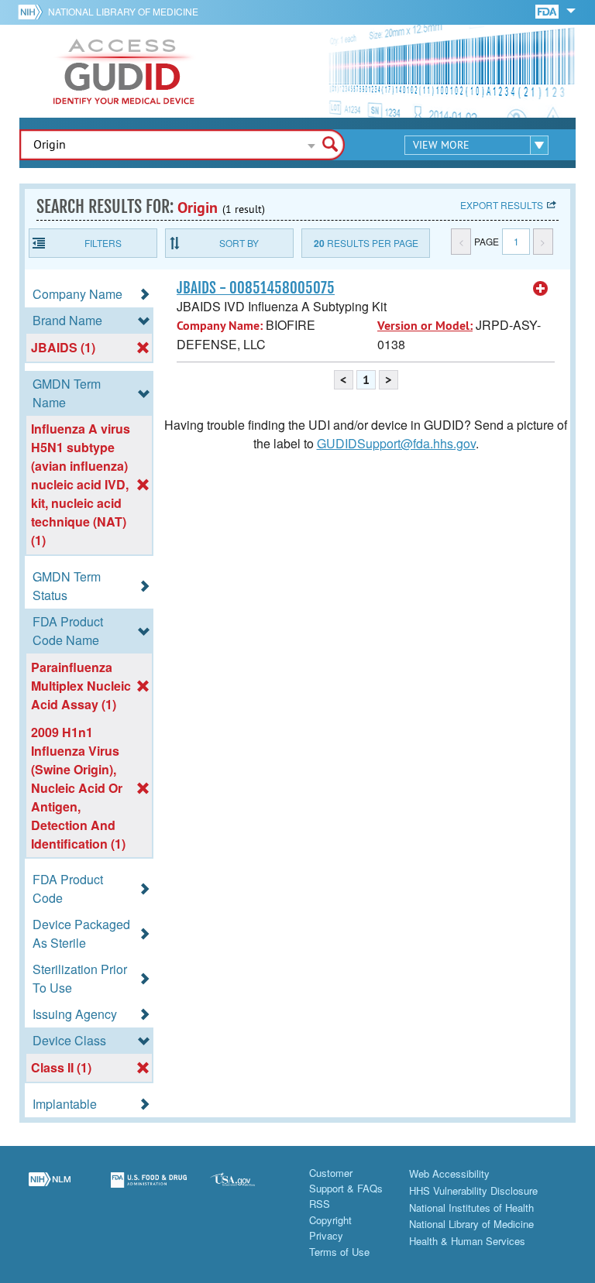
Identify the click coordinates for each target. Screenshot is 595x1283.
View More (441, 145)
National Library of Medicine (123, 11)
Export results (501, 204)
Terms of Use (339, 1251)
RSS (319, 1203)
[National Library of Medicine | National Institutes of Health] (50, 1189)
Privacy (326, 1235)
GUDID (123, 71)
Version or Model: (425, 325)
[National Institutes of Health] (33, 11)
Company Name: (220, 325)
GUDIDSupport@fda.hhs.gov (396, 443)
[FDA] (548, 10)
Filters (103, 242)
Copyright (330, 1220)
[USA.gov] (248, 1189)
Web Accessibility (449, 1173)
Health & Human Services (467, 1240)
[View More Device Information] (541, 289)
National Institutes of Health (471, 1207)
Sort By (239, 242)
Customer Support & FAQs (346, 1180)
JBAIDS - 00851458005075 (256, 288)
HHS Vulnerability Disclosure (473, 1190)
